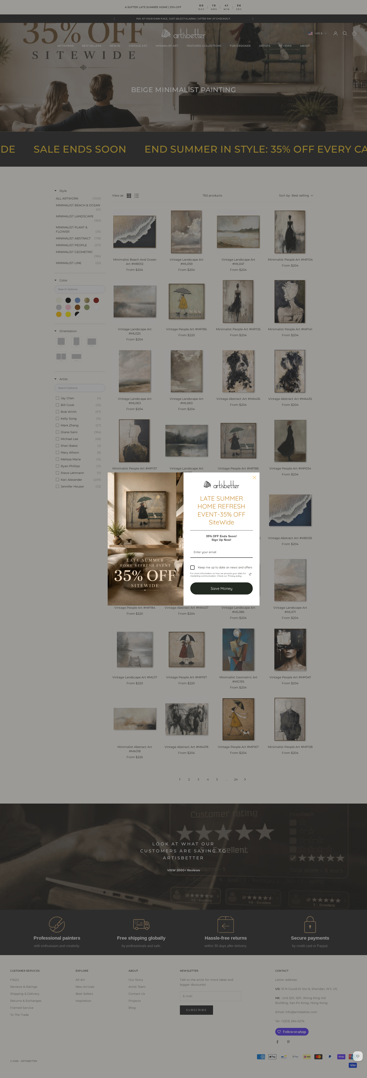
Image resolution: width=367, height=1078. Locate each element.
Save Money (221, 588)
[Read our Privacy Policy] (250, 574)
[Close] (254, 477)
